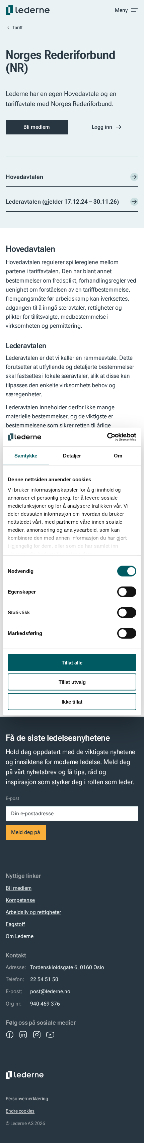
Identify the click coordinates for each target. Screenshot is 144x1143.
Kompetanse (20, 900)
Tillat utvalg (72, 682)
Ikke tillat (72, 701)
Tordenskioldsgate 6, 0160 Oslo (67, 967)
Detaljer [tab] (72, 455)
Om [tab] (118, 455)
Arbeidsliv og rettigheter (33, 912)
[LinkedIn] (23, 1035)
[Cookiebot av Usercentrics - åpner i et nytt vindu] (107, 437)
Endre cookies (20, 1111)
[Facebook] (10, 1035)
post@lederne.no (50, 991)
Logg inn (102, 127)
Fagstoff (15, 924)
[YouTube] (50, 1035)
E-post (12, 798)
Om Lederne (19, 936)
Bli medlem (36, 127)
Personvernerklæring (27, 1098)
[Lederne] (28, 10)
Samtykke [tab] (26, 455)
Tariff (17, 27)
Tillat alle (72, 662)
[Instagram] (37, 1035)
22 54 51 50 (44, 979)
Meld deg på (25, 832)
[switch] (126, 591)
